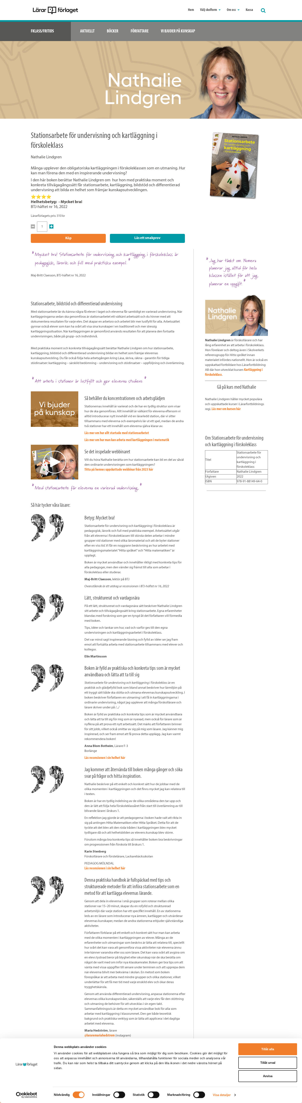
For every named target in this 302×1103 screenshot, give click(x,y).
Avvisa (267, 1076)
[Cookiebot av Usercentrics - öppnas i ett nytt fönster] (27, 1095)
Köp (68, 238)
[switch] (119, 1095)
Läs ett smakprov (147, 238)
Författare (140, 31)
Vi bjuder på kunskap (178, 31)
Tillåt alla (267, 1049)
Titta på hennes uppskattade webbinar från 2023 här (118, 470)
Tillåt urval (267, 1062)
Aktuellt (87, 31)
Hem (191, 10)
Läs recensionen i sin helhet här (104, 758)
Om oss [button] (231, 10)
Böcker (112, 31)
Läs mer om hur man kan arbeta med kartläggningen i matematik (126, 440)
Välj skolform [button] (209, 10)
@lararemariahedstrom (99, 1036)
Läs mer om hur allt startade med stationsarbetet (116, 433)
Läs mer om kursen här (226, 409)
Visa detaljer (222, 1095)
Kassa (249, 10)
